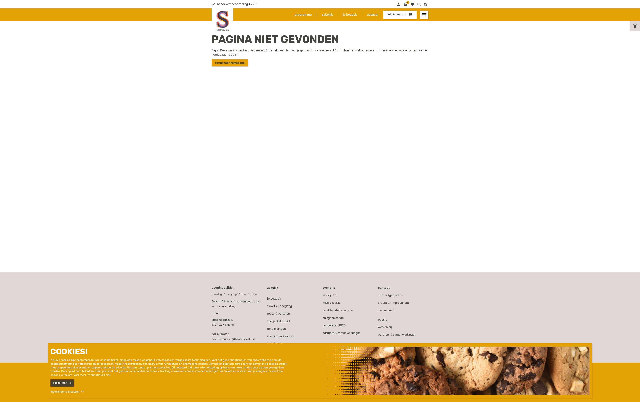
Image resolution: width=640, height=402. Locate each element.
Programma (303, 14)
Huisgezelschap (333, 318)
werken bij (385, 327)
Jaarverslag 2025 (334, 325)
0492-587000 (220, 334)
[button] (419, 4)
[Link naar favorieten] (412, 4)
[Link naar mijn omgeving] (398, 4)
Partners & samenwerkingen (341, 333)
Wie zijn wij (329, 295)
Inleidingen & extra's (281, 336)
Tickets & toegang (279, 306)
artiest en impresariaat (393, 303)
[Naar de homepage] (222, 20)
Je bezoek (350, 14)
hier (108, 375)
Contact (384, 288)
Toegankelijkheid (278, 321)
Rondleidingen (276, 329)
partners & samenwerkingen (397, 334)
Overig (382, 319)
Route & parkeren (278, 313)
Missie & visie (331, 303)
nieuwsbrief (386, 310)
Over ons (328, 288)
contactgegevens (390, 295)
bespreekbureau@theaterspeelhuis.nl (235, 339)
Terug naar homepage (230, 62)
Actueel (372, 14)
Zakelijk (327, 14)
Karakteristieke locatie (337, 310)
